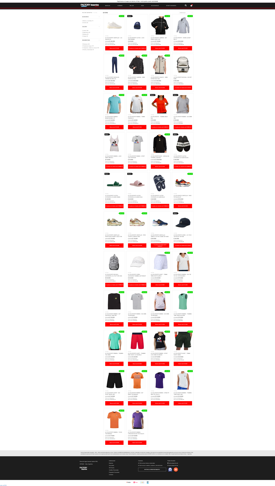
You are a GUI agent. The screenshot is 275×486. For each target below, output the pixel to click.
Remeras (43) (86, 44)
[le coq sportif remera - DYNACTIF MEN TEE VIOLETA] (160, 380)
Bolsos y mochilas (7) (88, 20)
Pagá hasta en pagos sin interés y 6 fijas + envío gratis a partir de (137, 1)
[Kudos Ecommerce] (128, 482)
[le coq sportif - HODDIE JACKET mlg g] (183, 25)
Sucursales (111, 465)
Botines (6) (86, 34)
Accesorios (85, 16)
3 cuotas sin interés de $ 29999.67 (160, 245)
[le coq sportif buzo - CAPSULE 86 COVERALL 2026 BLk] (160, 143)
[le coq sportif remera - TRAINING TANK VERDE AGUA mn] (183, 301)
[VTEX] (135, 482)
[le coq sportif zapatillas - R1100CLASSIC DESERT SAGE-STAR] (114, 222)
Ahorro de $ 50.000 (137, 87)
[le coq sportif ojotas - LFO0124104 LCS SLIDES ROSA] (137, 183)
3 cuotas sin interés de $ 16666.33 (137, 48)
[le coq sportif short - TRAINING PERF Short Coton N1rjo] (137, 341)
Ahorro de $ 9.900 (160, 284)
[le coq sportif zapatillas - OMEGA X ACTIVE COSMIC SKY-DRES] (160, 222)
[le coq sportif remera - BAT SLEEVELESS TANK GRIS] (114, 301)
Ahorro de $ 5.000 (137, 127)
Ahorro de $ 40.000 (183, 206)
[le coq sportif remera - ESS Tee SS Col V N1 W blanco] (183, 262)
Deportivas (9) (86, 32)
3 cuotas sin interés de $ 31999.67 (114, 284)
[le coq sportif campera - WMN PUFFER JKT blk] (137, 65)
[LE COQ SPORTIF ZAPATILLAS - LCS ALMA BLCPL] (114, 25)
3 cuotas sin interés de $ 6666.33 (160, 127)
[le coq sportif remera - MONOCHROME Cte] (114, 104)
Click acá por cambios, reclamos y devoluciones (151, 465)
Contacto (111, 474)
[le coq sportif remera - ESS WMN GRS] (183, 104)
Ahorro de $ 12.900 (183, 324)
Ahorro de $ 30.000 (160, 87)
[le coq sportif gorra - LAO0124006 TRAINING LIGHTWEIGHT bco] (137, 262)
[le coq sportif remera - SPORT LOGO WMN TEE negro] (160, 341)
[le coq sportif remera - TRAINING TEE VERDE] (114, 341)
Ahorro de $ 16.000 (160, 48)
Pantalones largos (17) (88, 46)
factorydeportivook (173, 463)
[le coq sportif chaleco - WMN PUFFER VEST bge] (160, 65)
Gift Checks (111, 467)
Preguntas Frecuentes (114, 472)
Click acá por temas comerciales (147, 463)
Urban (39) (85, 30)
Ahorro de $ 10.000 (114, 48)
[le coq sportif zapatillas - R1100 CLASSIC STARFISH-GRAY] (137, 222)
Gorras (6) (85, 22)
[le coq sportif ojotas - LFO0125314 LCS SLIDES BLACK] (183, 143)
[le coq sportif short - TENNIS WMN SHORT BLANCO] (160, 262)
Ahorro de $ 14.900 (183, 284)
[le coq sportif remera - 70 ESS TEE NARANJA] (114, 420)
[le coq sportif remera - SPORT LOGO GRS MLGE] (137, 143)
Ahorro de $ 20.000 (114, 87)
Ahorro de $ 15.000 (182, 48)
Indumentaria (86, 40)
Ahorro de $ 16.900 (114, 442)
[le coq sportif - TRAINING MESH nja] (160, 104)
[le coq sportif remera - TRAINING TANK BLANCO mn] (183, 380)
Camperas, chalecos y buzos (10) (91, 47)
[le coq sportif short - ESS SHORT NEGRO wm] (114, 380)
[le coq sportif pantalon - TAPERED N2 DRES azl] (114, 65)
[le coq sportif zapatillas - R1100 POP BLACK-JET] (183, 183)
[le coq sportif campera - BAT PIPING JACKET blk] (160, 25)
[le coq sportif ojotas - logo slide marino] (137, 25)
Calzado (84, 26)
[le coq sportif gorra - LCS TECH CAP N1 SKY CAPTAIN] (183, 222)
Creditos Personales (114, 470)
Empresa (111, 463)
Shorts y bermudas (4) (88, 49)
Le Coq (95, 12)
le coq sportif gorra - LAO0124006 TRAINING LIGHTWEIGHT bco (137, 276)
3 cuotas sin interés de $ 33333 (183, 87)
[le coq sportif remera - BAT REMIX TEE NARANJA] (137, 380)
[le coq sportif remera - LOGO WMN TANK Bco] (114, 143)
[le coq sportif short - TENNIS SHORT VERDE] (183, 341)
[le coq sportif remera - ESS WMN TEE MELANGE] (137, 301)
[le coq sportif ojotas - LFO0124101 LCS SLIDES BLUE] (160, 183)
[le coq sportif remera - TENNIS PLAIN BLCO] (137, 104)
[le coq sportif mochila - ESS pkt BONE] (183, 65)
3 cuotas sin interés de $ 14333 (183, 245)
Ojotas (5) (85, 36)
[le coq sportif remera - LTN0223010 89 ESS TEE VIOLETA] (137, 420)
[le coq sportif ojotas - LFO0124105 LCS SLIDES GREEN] (114, 183)
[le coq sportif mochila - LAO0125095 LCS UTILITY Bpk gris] (114, 262)
